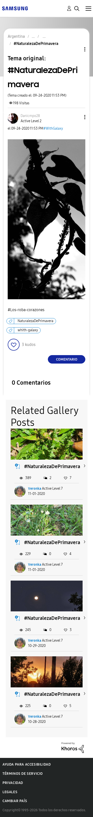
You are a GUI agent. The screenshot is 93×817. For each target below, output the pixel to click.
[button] (77, 117)
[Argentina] (15, 8)
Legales (9, 792)
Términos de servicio (22, 774)
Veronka (34, 488)
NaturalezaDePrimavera (35, 321)
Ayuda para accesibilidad (26, 764)
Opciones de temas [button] (76, 49)
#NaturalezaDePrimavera (52, 466)
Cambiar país (14, 801)
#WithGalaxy (53, 128)
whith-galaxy (28, 330)
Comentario (66, 359)
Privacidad (12, 783)
